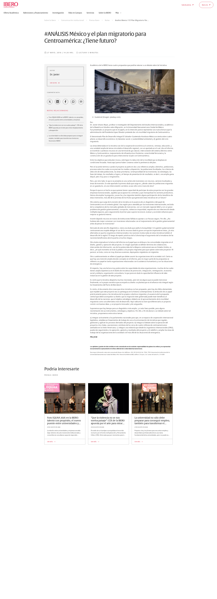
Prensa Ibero (94, 20)
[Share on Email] (81, 101)
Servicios (90, 13)
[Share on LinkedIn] (57, 101)
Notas (107, 20)
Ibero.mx (205, 5)
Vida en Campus (75, 13)
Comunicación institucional (72, 20)
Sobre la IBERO (105, 13)
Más (117, 13)
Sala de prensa (186, 5)
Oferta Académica (11, 13)
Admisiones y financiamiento (35, 13)
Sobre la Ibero (50, 20)
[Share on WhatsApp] (73, 101)
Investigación (58, 13)
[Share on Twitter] (49, 101)
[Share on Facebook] (65, 101)
